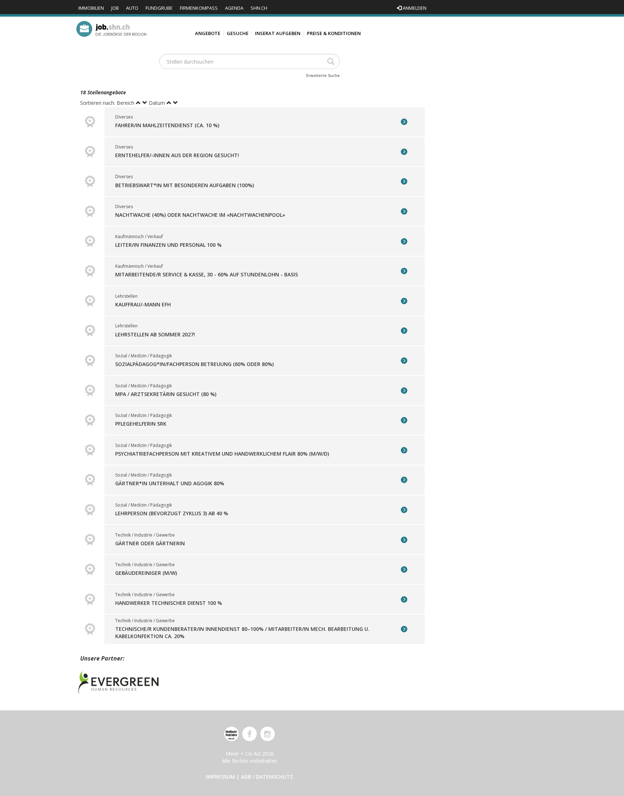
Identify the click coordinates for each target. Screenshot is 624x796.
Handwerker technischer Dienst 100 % (168, 602)
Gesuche (237, 33)
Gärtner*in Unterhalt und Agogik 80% (169, 483)
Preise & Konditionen (334, 33)
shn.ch (259, 8)
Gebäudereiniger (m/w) (146, 572)
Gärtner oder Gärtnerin (150, 543)
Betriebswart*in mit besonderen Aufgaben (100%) (184, 184)
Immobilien (91, 8)
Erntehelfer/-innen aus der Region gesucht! (177, 155)
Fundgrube (159, 8)
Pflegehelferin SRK (140, 423)
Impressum (220, 776)
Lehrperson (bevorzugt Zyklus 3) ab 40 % (171, 513)
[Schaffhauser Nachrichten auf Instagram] (268, 734)
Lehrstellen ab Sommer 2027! (155, 334)
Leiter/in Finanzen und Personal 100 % (168, 244)
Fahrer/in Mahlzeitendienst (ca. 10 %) (167, 125)
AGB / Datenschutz (267, 776)
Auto (132, 8)
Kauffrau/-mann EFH (143, 304)
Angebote (207, 33)
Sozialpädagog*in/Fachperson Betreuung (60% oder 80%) (194, 364)
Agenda (234, 8)
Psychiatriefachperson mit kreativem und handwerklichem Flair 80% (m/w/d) (222, 453)
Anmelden (414, 8)
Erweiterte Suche (323, 75)
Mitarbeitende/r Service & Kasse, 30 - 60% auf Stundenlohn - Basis (206, 274)
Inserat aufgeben (277, 33)
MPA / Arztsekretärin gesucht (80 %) (165, 394)
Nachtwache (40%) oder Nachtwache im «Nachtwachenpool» (200, 214)
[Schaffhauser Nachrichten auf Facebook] (249, 734)
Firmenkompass (199, 8)
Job (115, 8)
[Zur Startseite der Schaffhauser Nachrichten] (231, 734)
